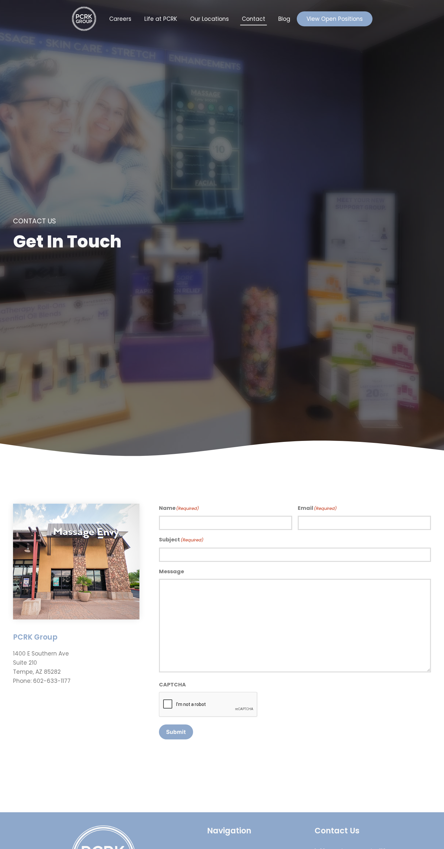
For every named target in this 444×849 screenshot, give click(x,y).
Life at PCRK (160, 19)
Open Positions (335, 19)
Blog (284, 19)
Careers (120, 19)
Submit (176, 732)
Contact (253, 19)
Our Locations (209, 19)
